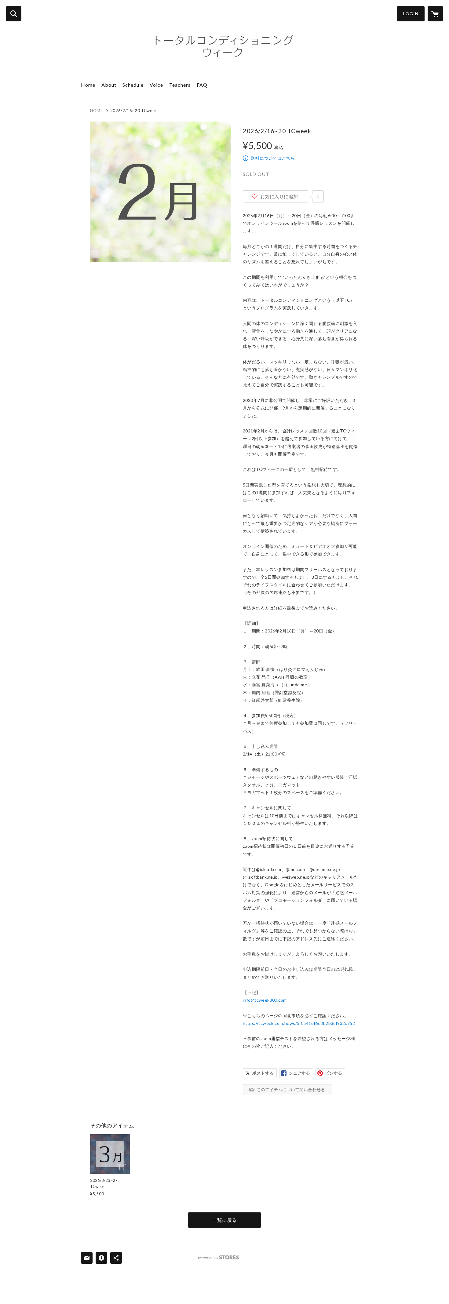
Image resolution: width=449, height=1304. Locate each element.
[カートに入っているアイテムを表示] (435, 13)
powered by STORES (218, 1257)
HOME (96, 110)
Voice (156, 85)
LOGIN (410, 13)
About (108, 85)
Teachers (180, 85)
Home (88, 85)
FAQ (202, 85)
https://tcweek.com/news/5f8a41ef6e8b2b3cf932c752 (299, 1023)
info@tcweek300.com (265, 1000)
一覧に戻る (224, 1220)
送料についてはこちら (273, 158)
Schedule (133, 85)
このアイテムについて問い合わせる (291, 1089)
